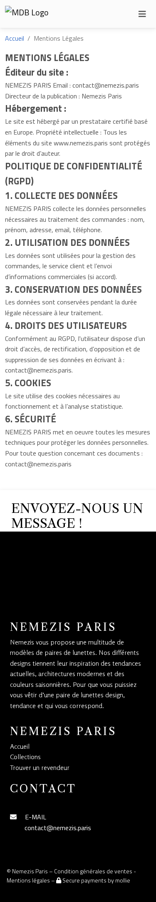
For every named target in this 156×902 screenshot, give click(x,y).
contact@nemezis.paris (58, 828)
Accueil (14, 38)
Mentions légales (28, 880)
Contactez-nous (48, 584)
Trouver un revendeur (39, 767)
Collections (25, 756)
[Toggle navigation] (142, 14)
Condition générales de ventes (93, 871)
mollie (122, 880)
